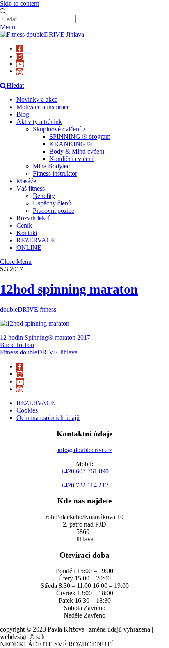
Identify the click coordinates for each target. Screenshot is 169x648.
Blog (22, 114)
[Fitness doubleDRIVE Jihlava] (42, 34)
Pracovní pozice (53, 210)
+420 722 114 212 (84, 485)
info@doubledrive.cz (84, 449)
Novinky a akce (36, 99)
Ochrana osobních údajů (48, 417)
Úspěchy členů (52, 203)
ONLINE (28, 247)
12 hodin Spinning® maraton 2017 (45, 337)
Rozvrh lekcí (33, 217)
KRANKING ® (70, 143)
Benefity (44, 195)
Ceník (24, 225)
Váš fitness (30, 188)
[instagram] (19, 56)
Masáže (26, 180)
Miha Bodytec (51, 166)
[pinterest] (19, 71)
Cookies (27, 410)
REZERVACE (35, 240)
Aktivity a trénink (39, 121)
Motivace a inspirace (43, 106)
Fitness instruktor (55, 173)
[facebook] (19, 48)
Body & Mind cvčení (76, 151)
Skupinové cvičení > (59, 129)
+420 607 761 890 (85, 471)
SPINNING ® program (79, 136)
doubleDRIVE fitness (28, 309)
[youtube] (20, 63)
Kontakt (26, 232)
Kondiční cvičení (71, 158)
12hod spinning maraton (69, 289)
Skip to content (19, 3)
